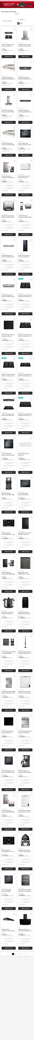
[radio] (18, 23)
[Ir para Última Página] (26, 954)
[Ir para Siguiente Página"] (24, 954)
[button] (9, 56)
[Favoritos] (14, 29)
